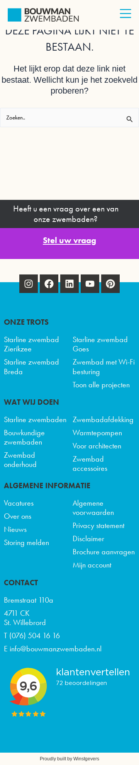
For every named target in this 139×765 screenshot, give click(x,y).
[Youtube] (90, 283)
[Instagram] (28, 283)
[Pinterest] (110, 283)
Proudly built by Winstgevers (69, 759)
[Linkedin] (69, 283)
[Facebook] (49, 283)
